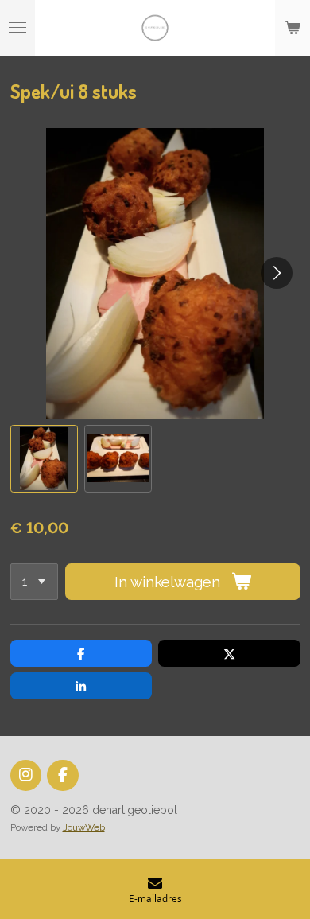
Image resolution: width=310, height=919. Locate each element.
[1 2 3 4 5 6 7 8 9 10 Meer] (34, 582)
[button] (44, 459)
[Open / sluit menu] (17, 28)
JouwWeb (84, 827)
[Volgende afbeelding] (277, 273)
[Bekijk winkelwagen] (292, 28)
